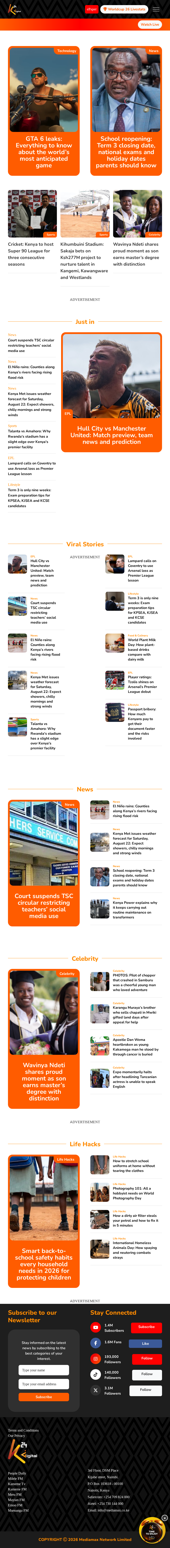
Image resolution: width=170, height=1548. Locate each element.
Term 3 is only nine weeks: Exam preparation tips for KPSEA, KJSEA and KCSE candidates (143, 610)
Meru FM (14, 1494)
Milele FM (15, 1478)
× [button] (165, 1518)
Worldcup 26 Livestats (126, 9)
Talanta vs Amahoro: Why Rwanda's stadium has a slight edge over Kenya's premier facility (46, 736)
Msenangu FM (18, 1510)
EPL (11, 458)
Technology (66, 50)
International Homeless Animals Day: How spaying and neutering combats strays (135, 1250)
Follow (147, 1358)
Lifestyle (14, 484)
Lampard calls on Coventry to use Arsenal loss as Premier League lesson (32, 468)
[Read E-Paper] (152, 1530)
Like (145, 1343)
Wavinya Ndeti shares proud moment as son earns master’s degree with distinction (44, 1082)
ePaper (92, 9)
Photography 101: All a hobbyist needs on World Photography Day (133, 1193)
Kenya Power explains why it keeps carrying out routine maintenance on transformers (135, 910)
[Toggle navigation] (156, 9)
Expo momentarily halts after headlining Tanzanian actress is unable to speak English (134, 1079)
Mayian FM (16, 1500)
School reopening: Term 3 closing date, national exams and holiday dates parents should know (126, 152)
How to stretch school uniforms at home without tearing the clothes (134, 1166)
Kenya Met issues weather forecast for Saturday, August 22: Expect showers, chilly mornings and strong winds (31, 404)
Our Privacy (16, 1435)
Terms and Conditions (23, 1430)
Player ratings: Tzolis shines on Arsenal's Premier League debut (142, 684)
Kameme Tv (16, 1484)
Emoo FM (15, 1505)
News (153, 50)
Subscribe (44, 1397)
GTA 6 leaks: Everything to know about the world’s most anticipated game (44, 152)
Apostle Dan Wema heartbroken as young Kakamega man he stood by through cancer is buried (135, 1047)
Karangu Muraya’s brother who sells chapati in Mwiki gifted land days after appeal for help (134, 1015)
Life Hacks (65, 1159)
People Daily (17, 1473)
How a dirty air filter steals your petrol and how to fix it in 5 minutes (135, 1220)
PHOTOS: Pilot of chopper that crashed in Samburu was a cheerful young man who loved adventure (134, 982)
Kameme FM (17, 1489)
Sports (51, 234)
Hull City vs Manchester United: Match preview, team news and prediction (111, 435)
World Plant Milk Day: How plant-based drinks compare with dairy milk (142, 650)
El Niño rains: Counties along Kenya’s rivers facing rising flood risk (31, 372)
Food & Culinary (138, 635)
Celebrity (154, 234)
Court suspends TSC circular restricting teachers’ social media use (31, 345)
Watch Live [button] (150, 24)
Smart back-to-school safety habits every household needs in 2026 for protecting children (44, 1264)
